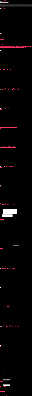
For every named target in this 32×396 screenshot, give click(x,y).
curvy (14, 46)
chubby (9, 46)
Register (8, 0)
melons (15, 47)
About (1, 39)
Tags (2, 5)
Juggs (11, 47)
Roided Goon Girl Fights (5, 373)
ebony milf (29, 46)
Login (5, 0)
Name (1, 214)
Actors (3, 6)
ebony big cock (26, 46)
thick (23, 47)
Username (1, 384)
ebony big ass (22, 46)
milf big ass (17, 47)
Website (1, 216)
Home (2, 4)
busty (1, 46)
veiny (25, 47)
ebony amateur (18, 46)
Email (1, 215)
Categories (16, 244)
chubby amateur (12, 46)
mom (22, 47)
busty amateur (3, 46)
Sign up (1, 381)
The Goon (3, 44)
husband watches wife (7, 47)
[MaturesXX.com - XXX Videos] (4, 1)
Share (3, 39)
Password (1, 380)
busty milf (6, 46)
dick (16, 46)
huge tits (3, 47)
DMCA (3, 374)
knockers (13, 47)
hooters (1, 47)
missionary (20, 47)
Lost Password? (4, 386)
